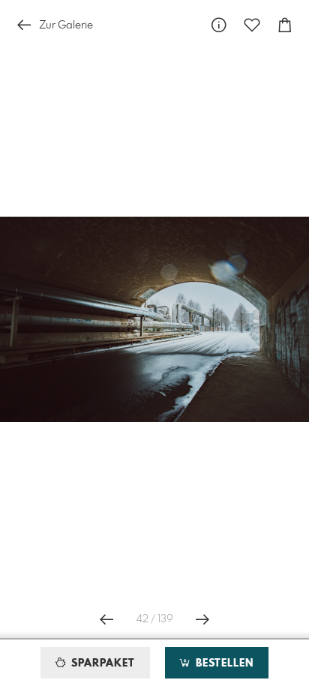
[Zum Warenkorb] (285, 25)
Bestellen (223, 663)
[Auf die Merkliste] (252, 25)
